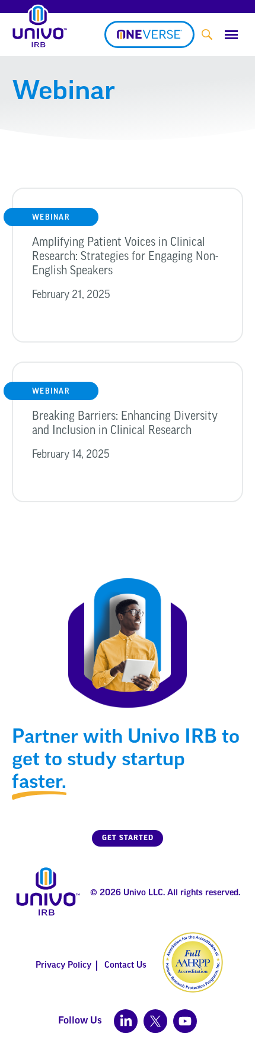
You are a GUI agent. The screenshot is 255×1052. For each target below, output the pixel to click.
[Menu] (231, 34)
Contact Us (125, 965)
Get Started (128, 838)
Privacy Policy (63, 965)
